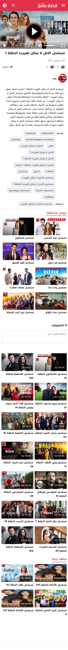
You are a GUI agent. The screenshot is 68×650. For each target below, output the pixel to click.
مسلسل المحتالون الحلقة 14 (52, 376)
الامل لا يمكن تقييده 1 (42, 152)
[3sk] (62, 82)
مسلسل (22, 171)
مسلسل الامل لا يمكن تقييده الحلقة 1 (33, 184)
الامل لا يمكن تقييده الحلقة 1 (38, 159)
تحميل (36, 171)
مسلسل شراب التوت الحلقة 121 (51, 435)
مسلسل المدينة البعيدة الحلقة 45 (53, 549)
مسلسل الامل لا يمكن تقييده (38, 178)
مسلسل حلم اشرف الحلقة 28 (18, 464)
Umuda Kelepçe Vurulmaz (40, 140)
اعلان (51, 146)
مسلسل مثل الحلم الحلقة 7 (51, 521)
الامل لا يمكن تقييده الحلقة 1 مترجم (34, 165)
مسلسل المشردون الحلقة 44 (18, 494)
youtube (15, 140)
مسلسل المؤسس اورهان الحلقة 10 (52, 494)
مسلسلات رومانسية (19, 190)
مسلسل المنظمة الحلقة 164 (19, 549)
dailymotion (47, 133)
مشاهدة (49, 197)
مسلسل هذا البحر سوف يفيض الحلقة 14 (19, 405)
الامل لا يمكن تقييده (31, 146)
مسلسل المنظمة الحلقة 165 (19, 376)
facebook (31, 133)
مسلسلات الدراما (45, 190)
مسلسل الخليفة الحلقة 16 (18, 433)
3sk (54, 79)
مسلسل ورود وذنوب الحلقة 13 (51, 405)
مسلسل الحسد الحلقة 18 (18, 521)
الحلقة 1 (49, 171)
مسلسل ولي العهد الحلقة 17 (51, 464)
